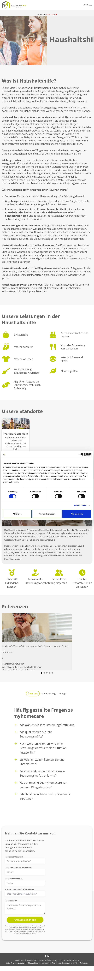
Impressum (20, 960)
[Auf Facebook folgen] (46, 956)
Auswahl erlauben (47, 514)
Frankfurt (40, 14)
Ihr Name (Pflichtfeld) (14, 857)
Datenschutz (31, 960)
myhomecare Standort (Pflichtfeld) (19, 890)
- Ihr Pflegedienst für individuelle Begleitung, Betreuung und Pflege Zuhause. (50, 963)
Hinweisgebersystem (47, 960)
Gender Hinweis (64, 960)
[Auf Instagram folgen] (48, 956)
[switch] (35, 496)
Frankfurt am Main (15, 433)
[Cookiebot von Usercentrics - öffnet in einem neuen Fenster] (80, 454)
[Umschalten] (15, 724)
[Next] (87, 641)
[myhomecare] (14, 5)
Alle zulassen (77, 514)
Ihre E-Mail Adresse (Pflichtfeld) (18, 868)
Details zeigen (80, 505)
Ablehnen (17, 514)
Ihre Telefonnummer (13, 879)
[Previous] (7, 641)
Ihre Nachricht (11, 901)
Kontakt (76, 960)
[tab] (33, 693)
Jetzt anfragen (51, 14)
